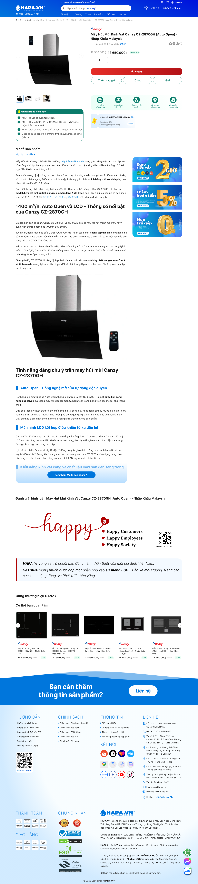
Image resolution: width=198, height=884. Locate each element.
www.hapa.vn (161, 791)
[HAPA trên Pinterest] (120, 763)
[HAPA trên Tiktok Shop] (113, 753)
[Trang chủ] (17, 20)
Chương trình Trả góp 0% (29, 732)
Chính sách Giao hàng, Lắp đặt (74, 723)
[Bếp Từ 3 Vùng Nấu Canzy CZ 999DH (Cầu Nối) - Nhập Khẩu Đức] (31, 625)
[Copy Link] (170, 43)
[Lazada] (121, 753)
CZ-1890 (58, 197)
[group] (49, 59)
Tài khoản (178, 2)
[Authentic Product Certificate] (64, 822)
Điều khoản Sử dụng (69, 741)
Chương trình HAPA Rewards (115, 727)
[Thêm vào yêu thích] (180, 43)
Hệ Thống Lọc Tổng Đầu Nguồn (148, 824)
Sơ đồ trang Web (25, 741)
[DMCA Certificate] (70, 841)
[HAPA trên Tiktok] (129, 773)
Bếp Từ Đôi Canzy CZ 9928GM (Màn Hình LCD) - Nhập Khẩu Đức (166, 651)
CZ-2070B (73, 197)
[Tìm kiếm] (64, 8)
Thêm (106, 80)
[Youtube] (120, 773)
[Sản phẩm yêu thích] (167, 2)
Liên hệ (122, 14)
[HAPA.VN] (30, 8)
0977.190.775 (171, 8)
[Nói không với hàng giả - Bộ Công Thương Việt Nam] (77, 822)
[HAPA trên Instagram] (111, 763)
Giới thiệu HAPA (109, 723)
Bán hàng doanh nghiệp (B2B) (116, 736)
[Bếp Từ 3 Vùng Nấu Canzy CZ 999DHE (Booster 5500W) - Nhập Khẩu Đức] (65, 625)
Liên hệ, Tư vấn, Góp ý (27, 745)
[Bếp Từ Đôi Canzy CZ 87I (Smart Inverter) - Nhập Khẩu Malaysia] (132, 625)
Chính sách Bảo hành (69, 727)
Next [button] (180, 625)
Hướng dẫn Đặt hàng (27, 723)
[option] (32, 635)
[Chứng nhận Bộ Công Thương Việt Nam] (69, 833)
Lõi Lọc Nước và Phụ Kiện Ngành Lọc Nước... (137, 827)
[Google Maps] (102, 763)
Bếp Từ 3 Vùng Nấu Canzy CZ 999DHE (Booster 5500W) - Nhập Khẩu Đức (64, 651)
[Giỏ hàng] (162, 2)
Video (88, 14)
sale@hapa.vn (159, 787)
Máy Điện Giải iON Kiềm (118, 824)
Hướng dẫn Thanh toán (28, 727)
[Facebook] (111, 773)
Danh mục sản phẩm (28, 14)
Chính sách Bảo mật (69, 736)
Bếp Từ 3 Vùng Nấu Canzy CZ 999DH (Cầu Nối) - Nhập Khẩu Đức (31, 651)
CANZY (123, 44)
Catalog (78, 14)
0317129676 (165, 731)
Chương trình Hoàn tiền (28, 736)
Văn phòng (126, 862)
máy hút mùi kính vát (72, 161)
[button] (81, 56)
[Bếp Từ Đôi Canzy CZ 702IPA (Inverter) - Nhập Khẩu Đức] (99, 625)
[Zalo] (102, 773)
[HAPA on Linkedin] (129, 763)
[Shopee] (104, 753)
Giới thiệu (111, 14)
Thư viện (65, 14)
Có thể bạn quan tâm (32, 605)
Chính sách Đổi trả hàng (71, 732)
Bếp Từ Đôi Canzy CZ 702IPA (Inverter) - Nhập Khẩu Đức (98, 649)
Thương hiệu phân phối (113, 732)
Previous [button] (18, 625)
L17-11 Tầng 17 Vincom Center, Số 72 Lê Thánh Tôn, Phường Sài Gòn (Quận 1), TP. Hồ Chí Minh (163, 739)
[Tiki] (130, 753)
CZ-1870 (47, 197)
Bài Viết (98, 14)
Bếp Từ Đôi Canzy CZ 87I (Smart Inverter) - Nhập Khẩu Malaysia (132, 651)
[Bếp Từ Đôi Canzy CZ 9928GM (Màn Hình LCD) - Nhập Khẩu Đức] (166, 625)
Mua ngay (136, 71)
